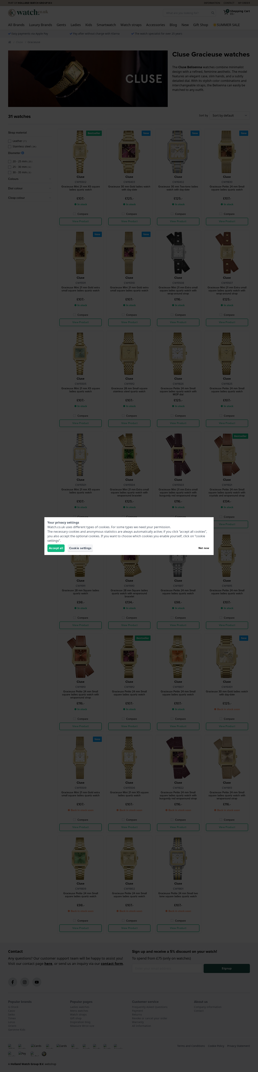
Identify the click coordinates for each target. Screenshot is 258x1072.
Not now (204, 548)
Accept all (56, 548)
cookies (104, 527)
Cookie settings (80, 548)
